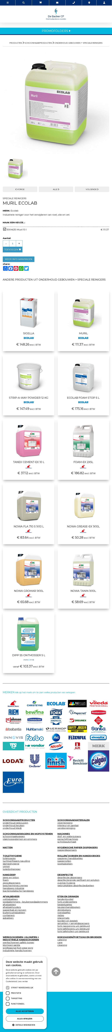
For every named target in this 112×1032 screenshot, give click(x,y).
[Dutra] (77, 746)
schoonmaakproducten (38, 43)
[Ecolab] (56, 703)
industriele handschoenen (17, 950)
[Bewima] (34, 712)
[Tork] (56, 712)
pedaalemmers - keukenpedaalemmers (25, 902)
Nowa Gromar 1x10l (28, 591)
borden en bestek (67, 921)
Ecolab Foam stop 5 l (83, 397)
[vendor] (34, 746)
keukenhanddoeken (68, 907)
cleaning (62, 945)
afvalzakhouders (12, 907)
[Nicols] (56, 746)
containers (8, 915)
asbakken (8, 918)
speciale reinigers (93, 43)
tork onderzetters (67, 902)
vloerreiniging (64, 823)
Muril (83, 333)
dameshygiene (11, 864)
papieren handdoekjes (70, 858)
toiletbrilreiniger (11, 869)
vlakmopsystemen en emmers (20, 839)
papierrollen (64, 861)
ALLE (55, 189)
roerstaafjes (63, 912)
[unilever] (34, 761)
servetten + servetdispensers (73, 923)
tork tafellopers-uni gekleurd (73, 929)
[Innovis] (13, 737)
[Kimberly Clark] (34, 720)
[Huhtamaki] (34, 729)
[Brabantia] (13, 729)
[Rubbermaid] (98, 712)
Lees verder (23, 981)
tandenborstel (65, 899)
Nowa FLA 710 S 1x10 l (29, 526)
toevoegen (11, 249)
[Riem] (13, 712)
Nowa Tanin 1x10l (83, 591)
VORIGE (20, 189)
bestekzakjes (64, 904)
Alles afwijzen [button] (24, 1018)
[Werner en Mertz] (13, 703)
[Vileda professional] (98, 703)
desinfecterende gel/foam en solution (78, 880)
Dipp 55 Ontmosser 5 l (28, 655)
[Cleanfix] (98, 737)
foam (6, 880)
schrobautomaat (66, 842)
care (59, 942)
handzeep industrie (13, 888)
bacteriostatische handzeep (18, 891)
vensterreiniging (66, 828)
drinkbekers (64, 910)
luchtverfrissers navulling (16, 861)
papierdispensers (67, 850)
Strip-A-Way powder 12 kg (28, 397)
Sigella (28, 333)
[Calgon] (98, 761)
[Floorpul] (77, 737)
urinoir (6, 866)
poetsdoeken (64, 864)
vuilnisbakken (10, 899)
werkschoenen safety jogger (18, 942)
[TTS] (13, 746)
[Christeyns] (34, 703)
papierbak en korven (14, 910)
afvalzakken (9, 904)
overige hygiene (66, 883)
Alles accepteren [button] (25, 1011)
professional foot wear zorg (18, 948)
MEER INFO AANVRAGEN (18, 259)
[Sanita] (98, 729)
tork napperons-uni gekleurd (73, 926)
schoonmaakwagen (14, 836)
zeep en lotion (11, 877)
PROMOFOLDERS (55, 31)
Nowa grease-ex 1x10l (83, 526)
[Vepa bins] (98, 720)
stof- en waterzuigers (69, 836)
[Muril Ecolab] (56, 101)
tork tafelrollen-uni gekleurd (73, 931)
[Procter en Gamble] (56, 737)
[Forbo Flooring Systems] (34, 737)
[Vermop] (56, 729)
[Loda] (13, 761)
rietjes (60, 915)
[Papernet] (77, 712)
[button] (25, 1024)
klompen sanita (11, 945)
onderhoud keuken (13, 825)
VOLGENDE (91, 189)
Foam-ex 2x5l (83, 462)
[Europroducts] (13, 782)
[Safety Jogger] (77, 729)
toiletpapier (9, 858)
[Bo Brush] (77, 703)
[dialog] (25, 993)
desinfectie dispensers (69, 877)
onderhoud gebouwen (67, 43)
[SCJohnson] (13, 720)
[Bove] (98, 746)
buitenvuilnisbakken (14, 912)
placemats (63, 918)
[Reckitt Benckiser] (77, 761)
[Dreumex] (77, 720)
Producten (15, 43)
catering (62, 939)
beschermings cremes (15, 885)
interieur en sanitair (68, 825)
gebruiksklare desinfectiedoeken (75, 885)
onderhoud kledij (12, 828)
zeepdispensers (11, 883)
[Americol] (56, 720)
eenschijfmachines (67, 839)
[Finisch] (56, 761)
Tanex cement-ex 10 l (28, 462)
